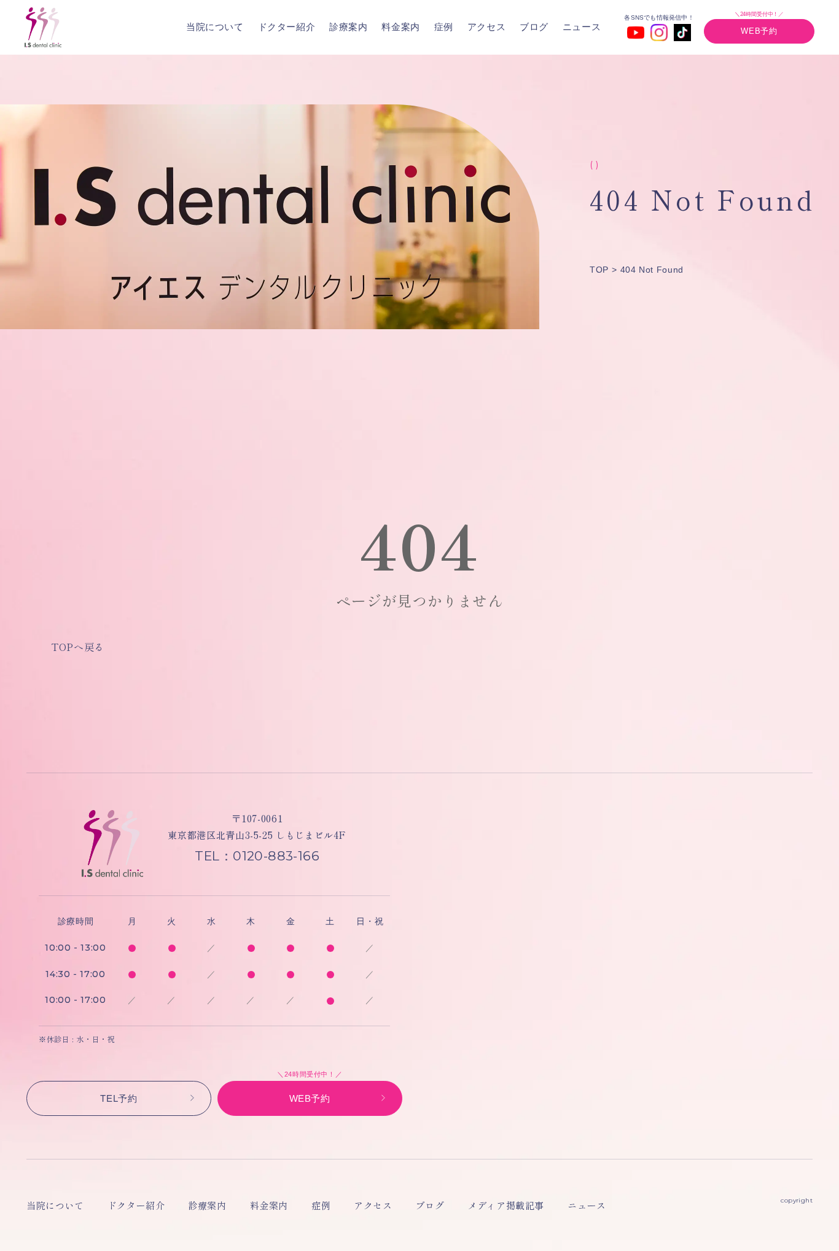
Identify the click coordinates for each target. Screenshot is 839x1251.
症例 (443, 26)
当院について (215, 26)
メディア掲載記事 (505, 1205)
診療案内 (348, 26)
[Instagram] (659, 32)
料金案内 (400, 26)
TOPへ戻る (77, 646)
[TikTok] (682, 32)
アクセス (486, 26)
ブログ (534, 26)
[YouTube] (635, 32)
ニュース (582, 26)
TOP (599, 270)
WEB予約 (759, 31)
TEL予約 (118, 1098)
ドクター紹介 (287, 26)
